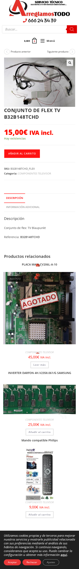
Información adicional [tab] (23, 207)
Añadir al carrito (22, 153)
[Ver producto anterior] (7, 52)
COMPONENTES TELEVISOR (34, 173)
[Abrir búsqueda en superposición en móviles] (39, 29)
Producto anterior (21, 51)
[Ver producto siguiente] (72, 52)
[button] (70, 63)
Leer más (39, 364)
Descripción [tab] (14, 198)
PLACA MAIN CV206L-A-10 (39, 264)
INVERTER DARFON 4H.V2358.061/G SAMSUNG (39, 373)
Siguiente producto (57, 51)
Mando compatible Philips (39, 440)
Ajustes (51, 562)
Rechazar (32, 562)
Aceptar (12, 562)
